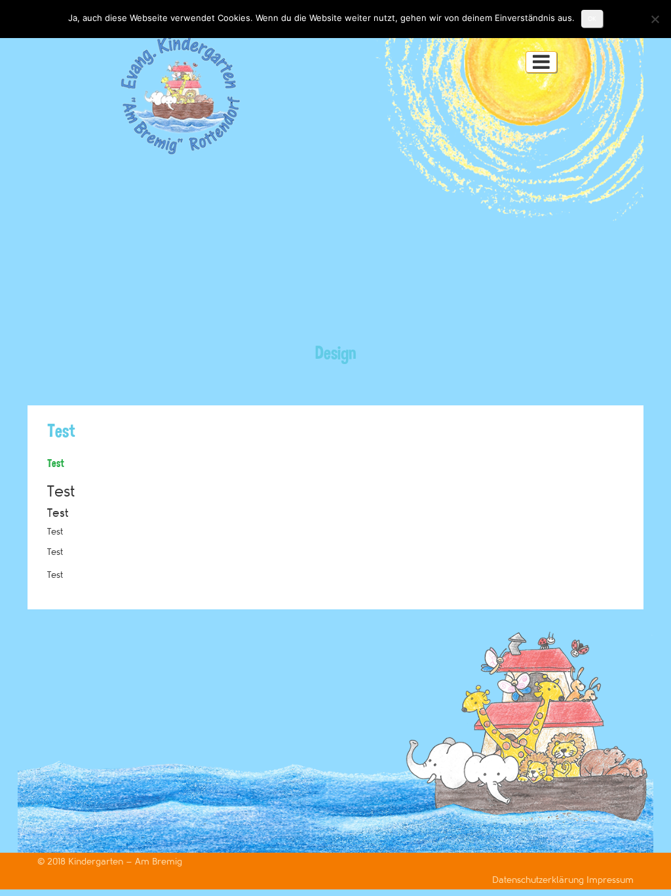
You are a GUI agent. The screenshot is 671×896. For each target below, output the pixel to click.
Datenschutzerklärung (539, 880)
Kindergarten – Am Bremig (125, 861)
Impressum (610, 880)
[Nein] (654, 19)
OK (592, 19)
